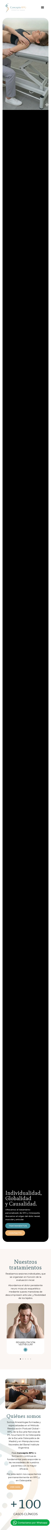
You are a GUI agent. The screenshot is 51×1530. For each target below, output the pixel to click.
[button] (42, 7)
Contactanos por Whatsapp (32, 1522)
